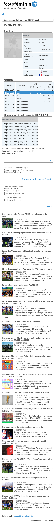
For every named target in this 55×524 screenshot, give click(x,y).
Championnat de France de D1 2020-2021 (21, 20)
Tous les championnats (13, 186)
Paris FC (22, 135)
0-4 (27, 135)
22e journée (7, 144)
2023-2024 (9, 102)
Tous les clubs (10, 195)
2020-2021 (9, 93)
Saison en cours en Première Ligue (18, 170)
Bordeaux (18, 132)
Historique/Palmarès (12, 172)
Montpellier (18, 123)
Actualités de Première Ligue (16, 168)
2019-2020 (9, 90)
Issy (45, 71)
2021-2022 (9, 96)
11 (44, 99)
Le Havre (18, 126)
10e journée (7, 123)
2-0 (29, 129)
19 (49, 96)
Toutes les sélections (13, 197)
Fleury (16, 141)
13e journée (7, 126)
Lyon (20, 138)
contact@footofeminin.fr (24, 516)
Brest (19, 96)
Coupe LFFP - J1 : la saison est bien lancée (21, 322)
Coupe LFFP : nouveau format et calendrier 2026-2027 (25, 393)
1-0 (28, 132)
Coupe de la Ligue (11, 191)
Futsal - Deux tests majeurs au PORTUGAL (20, 285)
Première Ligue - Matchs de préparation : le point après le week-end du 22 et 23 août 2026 (27, 339)
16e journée (7, 129)
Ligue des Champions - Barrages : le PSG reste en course (27, 269)
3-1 (29, 123)
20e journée (7, 138)
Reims (20, 144)
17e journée (7, 135)
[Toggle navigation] (49, 14)
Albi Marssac (22, 102)
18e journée (7, 132)
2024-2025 (9, 105)
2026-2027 (9, 111)
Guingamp (18, 129)
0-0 (28, 126)
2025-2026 (9, 108)
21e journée (7, 141)
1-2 (25, 144)
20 (44, 96)
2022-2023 (9, 99)
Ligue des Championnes (14, 193)
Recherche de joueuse (13, 200)
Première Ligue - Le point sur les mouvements (22, 427)
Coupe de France (11, 188)
